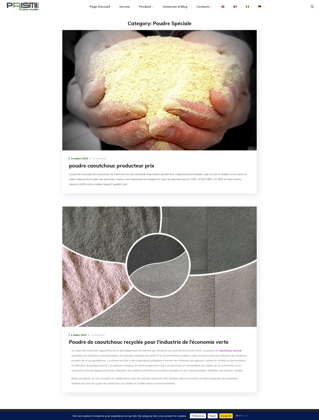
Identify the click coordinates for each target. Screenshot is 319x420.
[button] (312, 6)
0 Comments (99, 158)
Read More (159, 90)
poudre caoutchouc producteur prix (111, 166)
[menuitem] (223, 6)
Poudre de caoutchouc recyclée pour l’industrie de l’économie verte (148, 342)
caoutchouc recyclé (230, 350)
